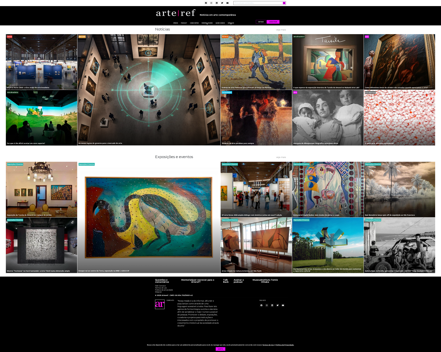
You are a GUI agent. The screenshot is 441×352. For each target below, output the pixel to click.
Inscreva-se (220, 202)
